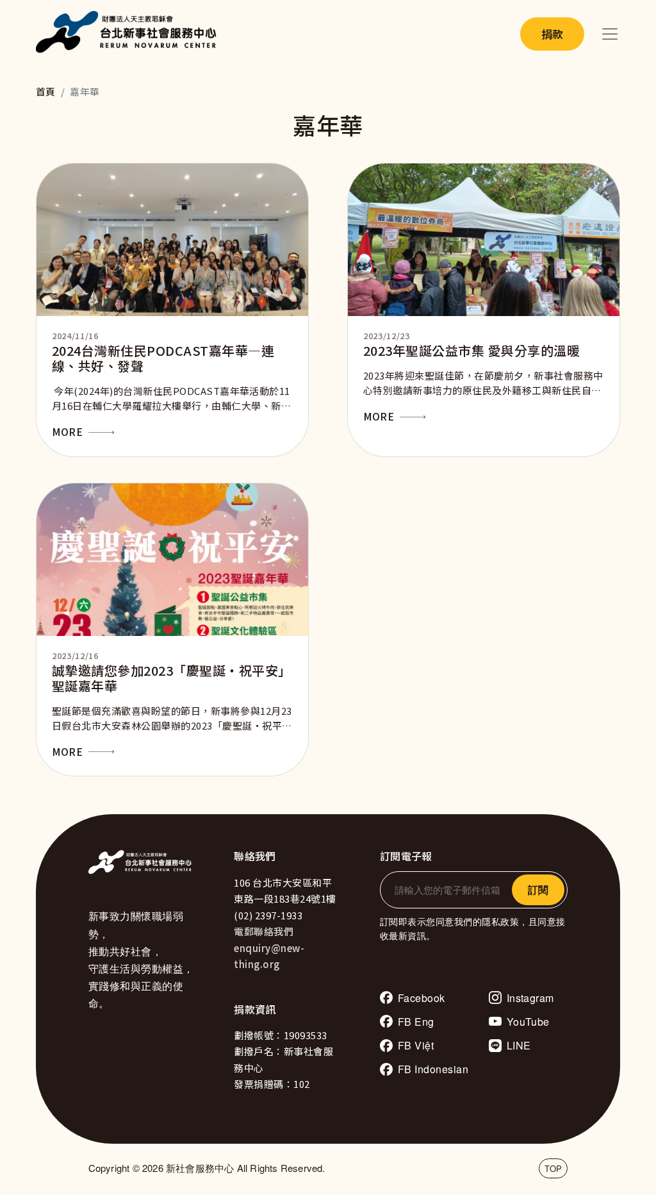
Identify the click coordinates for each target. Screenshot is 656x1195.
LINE (519, 1045)
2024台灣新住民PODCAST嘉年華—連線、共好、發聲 (163, 358)
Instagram (530, 997)
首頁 (46, 91)
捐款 (552, 34)
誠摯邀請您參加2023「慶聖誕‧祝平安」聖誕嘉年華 (171, 678)
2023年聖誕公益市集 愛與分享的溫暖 (471, 350)
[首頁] (129, 34)
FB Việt (416, 1045)
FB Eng (416, 1021)
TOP (553, 1168)
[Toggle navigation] (610, 34)
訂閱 (538, 889)
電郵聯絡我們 (263, 931)
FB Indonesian (433, 1069)
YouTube (528, 1021)
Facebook (421, 997)
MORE (67, 431)
